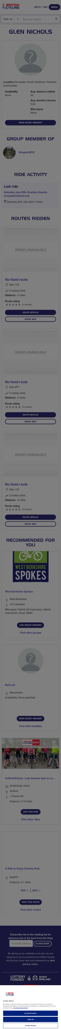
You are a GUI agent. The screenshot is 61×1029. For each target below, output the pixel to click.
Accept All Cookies (30, 1013)
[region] (30, 1007)
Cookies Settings (30, 1025)
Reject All (31, 1019)
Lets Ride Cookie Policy (20, 1008)
